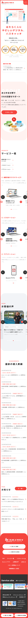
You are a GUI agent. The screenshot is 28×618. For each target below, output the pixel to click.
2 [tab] (12, 209)
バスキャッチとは (21, 558)
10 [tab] (20, 340)
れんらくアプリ (6, 561)
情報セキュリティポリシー (9, 597)
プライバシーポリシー (18, 594)
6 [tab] (14, 340)
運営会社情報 (6, 594)
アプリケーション (5, 169)
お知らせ (23, 561)
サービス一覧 (10, 558)
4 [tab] (15, 209)
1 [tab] (11, 209)
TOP (3, 558)
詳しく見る (10, 112)
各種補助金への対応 (14, 568)
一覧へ (21, 488)
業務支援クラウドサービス (5, 160)
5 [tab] (16, 209)
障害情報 (21, 597)
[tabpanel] (14, 197)
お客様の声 (16, 561)
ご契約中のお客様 (21, 615)
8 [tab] (17, 340)
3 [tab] (10, 340)
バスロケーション (5, 165)
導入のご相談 (8, 615)
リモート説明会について (14, 565)
